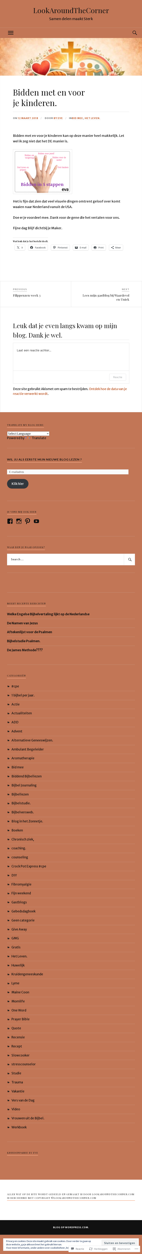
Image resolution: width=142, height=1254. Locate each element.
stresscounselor (23, 1064)
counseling (19, 857)
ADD (14, 722)
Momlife (18, 1001)
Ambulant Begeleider (27, 749)
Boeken (17, 830)
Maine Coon (20, 992)
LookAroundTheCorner (71, 10)
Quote (16, 1028)
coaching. (18, 848)
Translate (39, 438)
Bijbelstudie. (21, 803)
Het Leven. (92, 118)
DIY (14, 875)
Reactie (117, 377)
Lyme (15, 983)
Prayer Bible (20, 1019)
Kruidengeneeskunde (27, 974)
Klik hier (18, 484)
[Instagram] (19, 521)
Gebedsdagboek (23, 911)
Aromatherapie (22, 758)
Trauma (17, 1082)
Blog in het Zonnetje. (27, 821)
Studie (16, 1073)
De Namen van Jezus (22, 623)
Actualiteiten (21, 713)
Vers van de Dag (23, 1100)
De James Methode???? (25, 650)
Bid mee (77, 118)
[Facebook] (10, 521)
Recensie (18, 1037)
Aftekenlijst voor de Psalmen (29, 632)
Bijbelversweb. (22, 812)
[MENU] (10, 33)
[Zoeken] (131, 33)
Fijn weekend (21, 893)
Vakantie (17, 1091)
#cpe (15, 686)
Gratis (16, 947)
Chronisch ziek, (22, 839)
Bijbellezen (20, 794)
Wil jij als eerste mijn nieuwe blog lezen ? (44, 459)
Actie (15, 704)
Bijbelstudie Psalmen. (23, 641)
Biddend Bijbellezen (26, 776)
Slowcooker (20, 1055)
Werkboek (19, 1127)
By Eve (58, 118)
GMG (15, 938)
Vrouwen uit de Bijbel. (27, 1118)
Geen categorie (23, 920)
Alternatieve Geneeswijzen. (32, 740)
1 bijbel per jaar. (23, 695)
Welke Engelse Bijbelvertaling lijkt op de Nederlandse (48, 614)
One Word (18, 1010)
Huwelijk (18, 965)
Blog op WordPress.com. (71, 1227)
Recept (16, 1046)
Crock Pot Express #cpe (28, 866)
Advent (16, 731)
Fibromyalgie (21, 884)
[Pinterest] (28, 521)
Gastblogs (19, 902)
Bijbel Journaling (24, 785)
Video (15, 1109)
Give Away (19, 929)
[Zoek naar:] (71, 559)
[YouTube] (37, 521)
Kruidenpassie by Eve (22, 1152)
